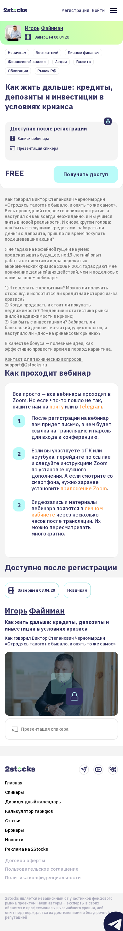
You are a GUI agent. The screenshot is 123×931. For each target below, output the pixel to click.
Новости (14, 840)
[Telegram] (84, 770)
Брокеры (14, 830)
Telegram (90, 406)
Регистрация (75, 10)
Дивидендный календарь (33, 802)
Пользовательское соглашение (42, 869)
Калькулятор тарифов (29, 811)
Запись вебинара (33, 138)
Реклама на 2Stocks (26, 849)
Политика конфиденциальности (43, 877)
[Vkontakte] (113, 770)
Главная (13, 783)
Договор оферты (25, 860)
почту (57, 406)
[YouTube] (98, 770)
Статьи (12, 821)
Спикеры (14, 792)
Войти (98, 10)
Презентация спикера (37, 148)
